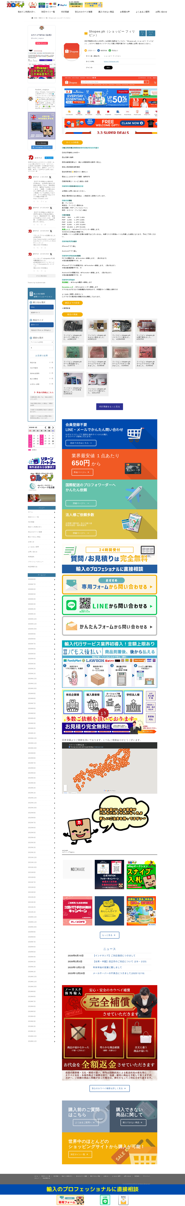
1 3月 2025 (44, 177)
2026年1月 (32, 614)
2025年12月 (32, 619)
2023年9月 (32, 753)
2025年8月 (32, 639)
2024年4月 (32, 718)
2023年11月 (32, 743)
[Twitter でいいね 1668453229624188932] (42, 271)
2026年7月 (32, 584)
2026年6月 (32, 589)
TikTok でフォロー (41, 43)
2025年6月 (32, 648)
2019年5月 (32, 1011)
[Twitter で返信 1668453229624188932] (34, 271)
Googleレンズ (67, 287)
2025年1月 (32, 673)
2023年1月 (32, 792)
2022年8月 (32, 817)
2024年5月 (32, 713)
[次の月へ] (53, 427)
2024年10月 (32, 688)
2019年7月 (32, 1001)
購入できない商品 (106, 12)
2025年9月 (32, 634)
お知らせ (31, 541)
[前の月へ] (45, 427)
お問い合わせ (161, 12)
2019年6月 (32, 1006)
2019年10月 (32, 986)
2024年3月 (32, 723)
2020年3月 (32, 961)
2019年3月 (32, 1021)
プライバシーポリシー (36, 561)
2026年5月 (32, 594)
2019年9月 (32, 991)
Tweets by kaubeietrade (37, 282)
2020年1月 (32, 971)
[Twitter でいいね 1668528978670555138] (42, 248)
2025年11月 (32, 624)
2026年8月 (32, 579)
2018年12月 (32, 1036)
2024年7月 (32, 703)
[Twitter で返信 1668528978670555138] (34, 248)
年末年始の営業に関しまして (107, 967)
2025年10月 (32, 629)
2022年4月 (32, 837)
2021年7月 (32, 882)
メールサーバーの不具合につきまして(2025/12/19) (119, 973)
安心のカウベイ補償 (83, 12)
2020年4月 (32, 956)
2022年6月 (32, 827)
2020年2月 (32, 966)
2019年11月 (32, 981)
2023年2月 (32, 788)
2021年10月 (32, 867)
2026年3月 (32, 604)
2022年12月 (32, 798)
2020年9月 (32, 932)
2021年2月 (32, 907)
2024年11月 (32, 683)
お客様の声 (125, 12)
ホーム (30, 512)
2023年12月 (32, 738)
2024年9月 (32, 693)
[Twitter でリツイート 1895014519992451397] (38, 224)
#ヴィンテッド (38, 243)
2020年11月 (32, 922)
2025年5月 (32, 653)
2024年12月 (32, 678)
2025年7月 (32, 643)
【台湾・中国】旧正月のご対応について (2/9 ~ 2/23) (120, 961)
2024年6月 (32, 708)
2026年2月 (32, 609)
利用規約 (31, 556)
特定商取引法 (32, 566)
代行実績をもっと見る (109, 407)
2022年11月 (32, 802)
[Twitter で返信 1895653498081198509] (34, 201)
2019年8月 (32, 996)
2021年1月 (32, 912)
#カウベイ (40, 241)
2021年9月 (32, 872)
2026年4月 (32, 599)
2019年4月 (32, 1016)
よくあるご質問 (142, 12)
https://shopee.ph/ (111, 61)
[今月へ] (49, 427)
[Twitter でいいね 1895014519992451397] (42, 224)
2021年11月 (32, 862)
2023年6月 (32, 768)
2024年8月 (32, 698)
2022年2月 (32, 847)
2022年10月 (32, 807)
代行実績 (65, 12)
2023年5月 (32, 773)
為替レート (66, 229)
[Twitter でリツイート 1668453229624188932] (38, 271)
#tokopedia (43, 264)
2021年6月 (32, 887)
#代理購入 (44, 245)
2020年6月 (32, 946)
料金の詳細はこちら (45, 392)
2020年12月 (32, 917)
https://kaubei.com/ (40, 198)
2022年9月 (32, 812)
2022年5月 (32, 832)
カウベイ (36, 177)
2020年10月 (32, 927)
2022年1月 (32, 852)
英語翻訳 (65, 282)
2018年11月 (32, 1041)
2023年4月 (32, 778)
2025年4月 (32, 658)
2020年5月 (32, 952)
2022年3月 (32, 842)
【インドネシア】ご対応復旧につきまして (114, 955)
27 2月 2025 (44, 207)
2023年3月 (32, 783)
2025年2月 (32, 668)
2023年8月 (32, 758)
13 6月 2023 (44, 231)
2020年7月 (32, 942)
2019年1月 (32, 1031)
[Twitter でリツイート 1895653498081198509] (38, 201)
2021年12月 (32, 857)
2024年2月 (32, 728)
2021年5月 (32, 892)
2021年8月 (32, 877)
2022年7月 (32, 822)
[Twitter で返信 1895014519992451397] (34, 224)
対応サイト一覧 (48, 12)
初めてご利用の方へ (26, 12)
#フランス (48, 241)
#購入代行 (36, 245)
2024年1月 (32, 733)
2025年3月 (32, 663)
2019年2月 (32, 1026)
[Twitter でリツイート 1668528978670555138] (38, 248)
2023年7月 (32, 763)
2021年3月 (32, 902)
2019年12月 (32, 976)
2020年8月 (32, 937)
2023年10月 (32, 748)
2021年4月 (32, 897)
